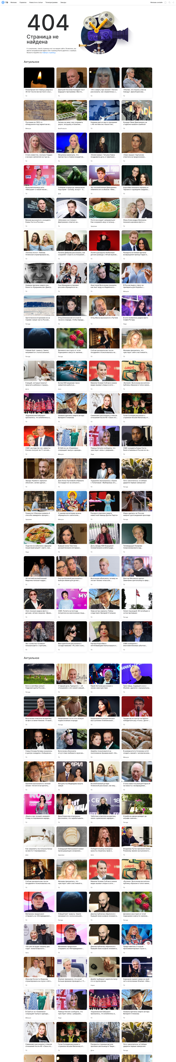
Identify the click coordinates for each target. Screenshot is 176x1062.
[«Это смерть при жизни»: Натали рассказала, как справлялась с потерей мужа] (104, 82)
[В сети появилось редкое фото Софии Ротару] (137, 311)
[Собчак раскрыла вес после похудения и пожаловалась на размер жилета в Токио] (104, 343)
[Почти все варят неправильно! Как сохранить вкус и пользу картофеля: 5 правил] (104, 213)
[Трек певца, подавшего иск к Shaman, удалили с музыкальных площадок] (137, 809)
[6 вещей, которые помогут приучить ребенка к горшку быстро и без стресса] (39, 376)
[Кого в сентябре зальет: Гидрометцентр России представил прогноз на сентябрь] (39, 809)
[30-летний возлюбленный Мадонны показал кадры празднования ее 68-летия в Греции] (39, 571)
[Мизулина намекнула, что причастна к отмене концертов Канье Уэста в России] (71, 148)
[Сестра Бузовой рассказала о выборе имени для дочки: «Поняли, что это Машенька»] (71, 571)
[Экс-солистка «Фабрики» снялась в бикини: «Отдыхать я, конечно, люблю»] (104, 669)
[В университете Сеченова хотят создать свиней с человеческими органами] (137, 874)
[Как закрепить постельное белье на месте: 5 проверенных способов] (39, 972)
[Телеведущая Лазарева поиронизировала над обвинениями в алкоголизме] (137, 539)
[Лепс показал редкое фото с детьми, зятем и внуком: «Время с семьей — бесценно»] (39, 604)
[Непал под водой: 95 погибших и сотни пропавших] (137, 604)
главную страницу (48, 53)
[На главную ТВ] (6, 2)
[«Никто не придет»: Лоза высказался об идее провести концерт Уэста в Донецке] (137, 734)
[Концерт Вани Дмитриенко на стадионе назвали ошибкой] (137, 115)
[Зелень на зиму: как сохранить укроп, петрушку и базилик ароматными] (71, 115)
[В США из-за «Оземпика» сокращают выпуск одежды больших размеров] (71, 441)
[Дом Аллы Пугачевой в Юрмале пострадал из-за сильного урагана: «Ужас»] (71, 473)
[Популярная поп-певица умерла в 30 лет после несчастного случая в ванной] (39, 82)
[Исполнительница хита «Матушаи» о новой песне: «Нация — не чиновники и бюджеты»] (39, 180)
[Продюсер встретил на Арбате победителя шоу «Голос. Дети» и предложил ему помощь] (137, 842)
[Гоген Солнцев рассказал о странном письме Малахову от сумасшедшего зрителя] (137, 408)
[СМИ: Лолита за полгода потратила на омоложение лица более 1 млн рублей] (71, 604)
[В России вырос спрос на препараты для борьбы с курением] (137, 278)
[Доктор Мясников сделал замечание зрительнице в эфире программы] (137, 571)
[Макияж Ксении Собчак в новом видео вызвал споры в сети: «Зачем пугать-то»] (104, 376)
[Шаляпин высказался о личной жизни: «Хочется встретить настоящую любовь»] (39, 907)
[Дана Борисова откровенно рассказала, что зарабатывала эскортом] (71, 939)
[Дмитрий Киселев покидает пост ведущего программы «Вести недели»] (71, 82)
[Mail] (3, 2)
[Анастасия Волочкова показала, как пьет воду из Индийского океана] (104, 278)
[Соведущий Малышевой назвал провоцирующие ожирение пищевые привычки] (71, 972)
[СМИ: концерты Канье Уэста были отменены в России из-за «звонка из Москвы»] (137, 441)
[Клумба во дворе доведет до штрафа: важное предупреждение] (137, 939)
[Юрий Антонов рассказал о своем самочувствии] (104, 809)
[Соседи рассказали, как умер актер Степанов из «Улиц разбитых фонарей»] (39, 767)
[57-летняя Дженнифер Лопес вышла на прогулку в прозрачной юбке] (39, 669)
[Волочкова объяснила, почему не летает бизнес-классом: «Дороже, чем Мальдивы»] (104, 571)
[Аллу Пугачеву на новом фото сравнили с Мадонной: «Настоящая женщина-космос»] (104, 767)
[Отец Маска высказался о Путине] (104, 311)
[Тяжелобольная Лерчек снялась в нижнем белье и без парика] (137, 701)
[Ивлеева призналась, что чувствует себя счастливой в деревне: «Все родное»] (137, 343)
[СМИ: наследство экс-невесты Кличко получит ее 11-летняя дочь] (39, 441)
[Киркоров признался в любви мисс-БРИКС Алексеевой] (71, 669)
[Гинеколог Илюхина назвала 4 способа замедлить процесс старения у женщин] (39, 506)
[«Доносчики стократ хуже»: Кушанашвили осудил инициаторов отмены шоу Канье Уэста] (71, 767)
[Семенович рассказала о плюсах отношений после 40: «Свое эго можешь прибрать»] (104, 408)
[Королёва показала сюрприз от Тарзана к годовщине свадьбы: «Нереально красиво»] (137, 180)
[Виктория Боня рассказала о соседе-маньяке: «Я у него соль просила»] (71, 636)
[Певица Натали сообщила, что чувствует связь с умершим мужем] (104, 441)
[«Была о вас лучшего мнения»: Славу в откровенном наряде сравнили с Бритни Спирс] (39, 939)
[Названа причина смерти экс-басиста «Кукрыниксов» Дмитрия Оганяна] (39, 278)
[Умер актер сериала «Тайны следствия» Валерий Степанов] (104, 604)
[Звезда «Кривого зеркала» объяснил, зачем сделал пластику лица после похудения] (39, 473)
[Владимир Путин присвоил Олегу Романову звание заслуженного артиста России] (137, 972)
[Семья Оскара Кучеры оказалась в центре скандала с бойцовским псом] (39, 874)
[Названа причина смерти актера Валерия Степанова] (71, 408)
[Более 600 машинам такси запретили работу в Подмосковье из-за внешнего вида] (71, 376)
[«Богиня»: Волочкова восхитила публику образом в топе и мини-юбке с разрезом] (137, 376)
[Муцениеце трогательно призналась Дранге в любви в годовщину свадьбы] (137, 767)
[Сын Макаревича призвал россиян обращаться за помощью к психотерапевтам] (71, 278)
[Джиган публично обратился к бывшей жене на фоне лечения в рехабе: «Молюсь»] (104, 1037)
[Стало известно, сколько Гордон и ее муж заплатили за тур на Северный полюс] (39, 148)
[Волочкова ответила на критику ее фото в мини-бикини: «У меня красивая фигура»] (39, 842)
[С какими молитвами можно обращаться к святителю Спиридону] (71, 506)
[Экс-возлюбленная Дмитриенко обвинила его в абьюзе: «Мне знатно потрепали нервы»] (104, 180)
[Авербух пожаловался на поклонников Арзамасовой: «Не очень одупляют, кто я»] (104, 874)
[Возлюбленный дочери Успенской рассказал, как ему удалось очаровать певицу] (104, 907)
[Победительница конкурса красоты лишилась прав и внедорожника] (104, 972)
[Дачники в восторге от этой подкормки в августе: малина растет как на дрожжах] (71, 343)
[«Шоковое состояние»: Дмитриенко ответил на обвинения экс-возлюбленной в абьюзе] (71, 213)
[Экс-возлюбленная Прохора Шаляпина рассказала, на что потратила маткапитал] (39, 701)
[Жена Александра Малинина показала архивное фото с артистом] (137, 213)
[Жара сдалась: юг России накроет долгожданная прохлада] (137, 506)
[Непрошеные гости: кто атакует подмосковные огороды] (71, 842)
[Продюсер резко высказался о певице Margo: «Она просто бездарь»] (104, 701)
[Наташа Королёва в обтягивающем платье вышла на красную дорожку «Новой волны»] (104, 636)
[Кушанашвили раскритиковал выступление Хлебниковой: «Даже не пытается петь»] (104, 842)
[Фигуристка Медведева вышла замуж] (71, 907)
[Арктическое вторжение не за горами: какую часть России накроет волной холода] (39, 311)
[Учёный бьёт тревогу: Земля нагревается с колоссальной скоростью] (39, 343)
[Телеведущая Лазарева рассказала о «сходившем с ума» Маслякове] (137, 669)
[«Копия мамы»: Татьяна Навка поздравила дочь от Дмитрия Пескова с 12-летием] (104, 148)
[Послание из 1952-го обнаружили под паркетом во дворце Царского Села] (39, 115)
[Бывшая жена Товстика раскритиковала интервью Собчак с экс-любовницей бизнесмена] (71, 539)
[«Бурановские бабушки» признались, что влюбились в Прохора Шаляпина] (39, 408)
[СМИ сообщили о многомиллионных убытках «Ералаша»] (137, 636)
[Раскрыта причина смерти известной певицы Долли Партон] (104, 506)
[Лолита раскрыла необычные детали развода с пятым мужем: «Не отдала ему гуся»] (104, 245)
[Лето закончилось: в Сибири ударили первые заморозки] (137, 473)
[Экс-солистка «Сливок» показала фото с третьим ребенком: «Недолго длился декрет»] (39, 636)
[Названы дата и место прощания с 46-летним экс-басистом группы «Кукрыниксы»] (104, 115)
